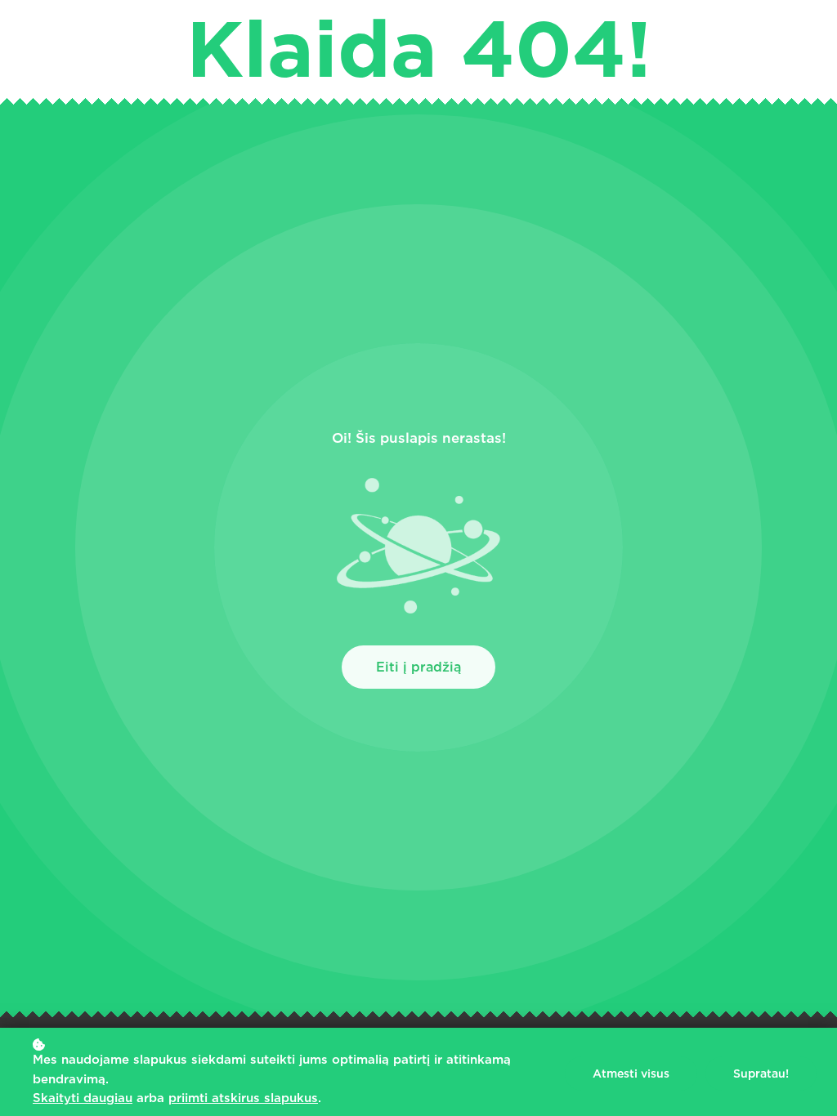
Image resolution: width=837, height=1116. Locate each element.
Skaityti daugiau (82, 1098)
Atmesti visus (631, 1073)
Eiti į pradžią (418, 667)
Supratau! (761, 1073)
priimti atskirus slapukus (243, 1098)
